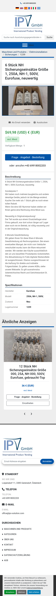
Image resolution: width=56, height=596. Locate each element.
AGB (6, 560)
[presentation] (24, 414)
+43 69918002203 (29, 3)
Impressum (10, 550)
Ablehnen (21, 592)
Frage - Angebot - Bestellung (28, 157)
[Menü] (24, 45)
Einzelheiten (27, 403)
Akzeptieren (10, 592)
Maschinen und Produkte (18, 529)
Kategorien (10, 534)
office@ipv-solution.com (13, 513)
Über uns (9, 539)
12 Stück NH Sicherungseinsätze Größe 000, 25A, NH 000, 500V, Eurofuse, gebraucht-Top (28, 372)
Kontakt (8, 544)
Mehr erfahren (34, 592)
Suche (49, 37)
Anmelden (47, 461)
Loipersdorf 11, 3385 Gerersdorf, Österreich (21, 483)
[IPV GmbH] (17, 446)
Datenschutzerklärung (34, 588)
